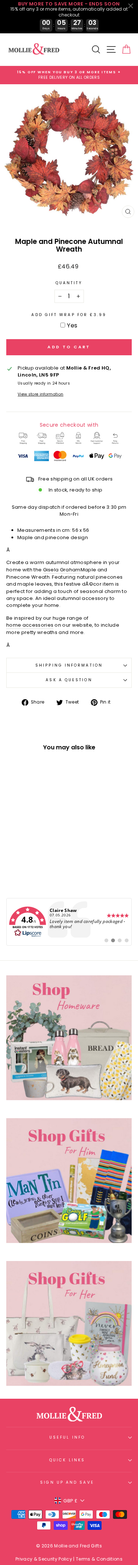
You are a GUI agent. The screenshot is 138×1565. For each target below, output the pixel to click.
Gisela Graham (62, 569)
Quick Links (67, 1460)
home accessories (29, 625)
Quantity (69, 283)
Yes (72, 325)
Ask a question (69, 680)
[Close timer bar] (131, 6)
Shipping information (69, 665)
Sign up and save (67, 1482)
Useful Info (67, 1437)
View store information (40, 394)
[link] (69, 922)
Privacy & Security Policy (43, 1559)
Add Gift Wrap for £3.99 (68, 315)
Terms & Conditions (99, 1559)
